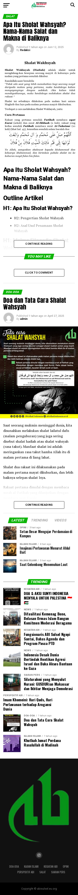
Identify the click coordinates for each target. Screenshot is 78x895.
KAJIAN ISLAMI (31, 866)
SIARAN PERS (58, 872)
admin (24, 318)
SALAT (42, 872)
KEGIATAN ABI (51, 866)
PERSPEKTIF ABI (25, 872)
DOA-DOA (14, 866)
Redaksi (25, 50)
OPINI (66, 866)
